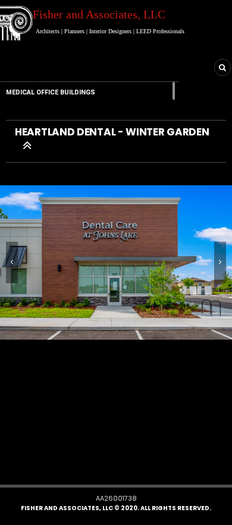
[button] (108, 465)
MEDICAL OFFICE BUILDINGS (50, 92)
